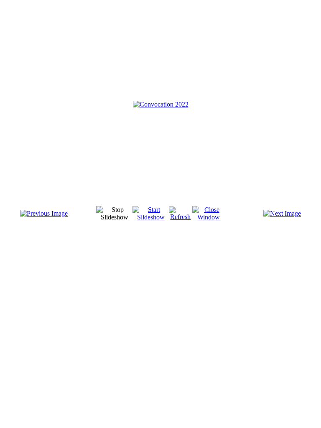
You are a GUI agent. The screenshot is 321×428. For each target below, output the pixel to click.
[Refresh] (180, 216)
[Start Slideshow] (150, 217)
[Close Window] (208, 217)
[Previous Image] (44, 213)
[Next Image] (282, 213)
